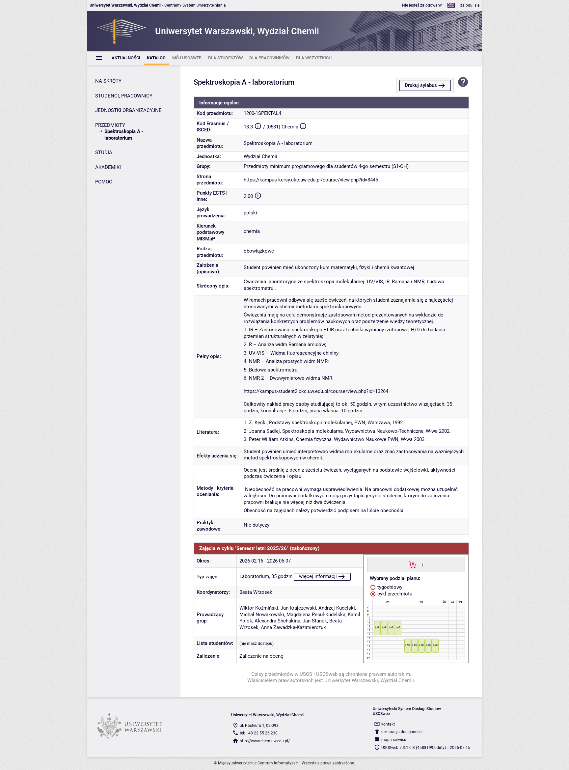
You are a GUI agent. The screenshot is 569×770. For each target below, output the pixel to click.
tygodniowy (389, 587)
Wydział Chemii (260, 156)
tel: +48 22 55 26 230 (259, 733)
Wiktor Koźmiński (258, 608)
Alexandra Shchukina (277, 621)
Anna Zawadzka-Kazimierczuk (293, 627)
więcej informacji (318, 576)
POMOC (103, 182)
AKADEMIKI (108, 167)
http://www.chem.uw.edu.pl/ (265, 741)
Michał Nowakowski (261, 615)
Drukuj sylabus (421, 85)
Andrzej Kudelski (336, 608)
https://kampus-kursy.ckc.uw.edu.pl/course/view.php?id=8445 (311, 180)
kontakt (388, 724)
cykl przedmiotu (394, 594)
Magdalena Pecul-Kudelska (315, 615)
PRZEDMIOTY (110, 125)
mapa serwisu (393, 739)
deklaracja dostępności (401, 731)
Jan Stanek (315, 621)
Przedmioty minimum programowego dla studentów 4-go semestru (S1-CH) (326, 166)
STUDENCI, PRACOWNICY (123, 96)
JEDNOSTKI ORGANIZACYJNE (128, 110)
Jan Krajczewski (298, 608)
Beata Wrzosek (255, 592)
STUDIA (103, 152)
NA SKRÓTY (108, 81)
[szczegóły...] (423, 564)
